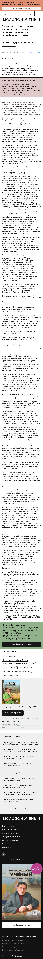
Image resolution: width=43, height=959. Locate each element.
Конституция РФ (9, 656)
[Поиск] (30, 14)
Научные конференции (10, 829)
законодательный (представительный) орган (19, 664)
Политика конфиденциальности (13, 947)
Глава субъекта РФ (25, 667)
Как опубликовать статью (11, 837)
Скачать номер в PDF (13, 713)
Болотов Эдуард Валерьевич (17, 43)
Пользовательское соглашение (13, 944)
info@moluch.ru (22, 859)
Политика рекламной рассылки (13, 950)
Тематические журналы (10, 833)
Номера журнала (8, 826)
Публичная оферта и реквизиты (13, 940)
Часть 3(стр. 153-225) (10, 721)
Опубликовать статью (21, 8)
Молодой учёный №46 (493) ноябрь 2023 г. (20, 707)
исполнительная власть (11, 675)
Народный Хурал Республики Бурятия (17, 671)
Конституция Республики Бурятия (15, 660)
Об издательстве (8, 847)
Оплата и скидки (8, 844)
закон (5, 667)
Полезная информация (10, 840)
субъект (13, 667)
